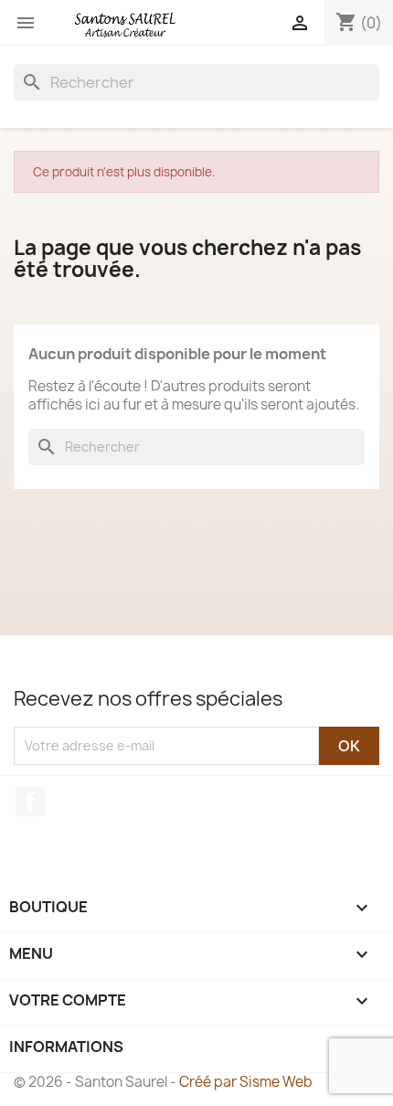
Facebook (30, 801)
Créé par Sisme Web (246, 1081)
